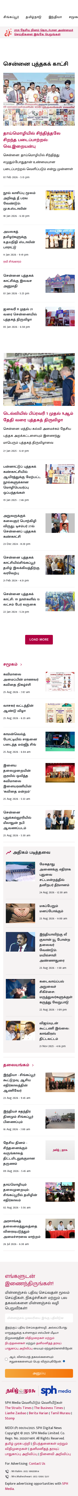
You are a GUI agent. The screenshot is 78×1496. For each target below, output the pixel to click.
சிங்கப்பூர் (11, 17)
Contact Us (37, 1464)
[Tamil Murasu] (20, 1391)
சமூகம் (10, 664)
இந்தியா (55, 17)
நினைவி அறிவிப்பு (55, 1454)
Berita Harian (38, 1413)
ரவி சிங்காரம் (12, 261)
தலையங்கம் (16, 1065)
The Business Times (48, 1408)
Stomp (10, 1418)
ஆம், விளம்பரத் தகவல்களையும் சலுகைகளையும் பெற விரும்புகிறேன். (39, 1359)
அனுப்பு (39, 1373)
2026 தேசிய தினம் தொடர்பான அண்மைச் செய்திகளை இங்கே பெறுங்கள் (43, 32)
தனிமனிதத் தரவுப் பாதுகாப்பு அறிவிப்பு (32, 1451)
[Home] (56, 1391)
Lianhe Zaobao (15, 1413)
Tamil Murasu (60, 1413)
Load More (39, 640)
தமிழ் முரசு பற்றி (17, 1444)
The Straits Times (18, 1408)
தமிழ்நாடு (34, 17)
